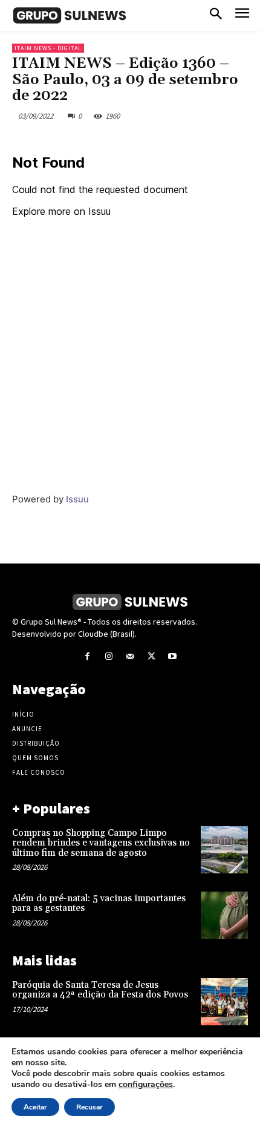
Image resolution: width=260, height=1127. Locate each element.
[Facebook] (87, 656)
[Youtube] (172, 656)
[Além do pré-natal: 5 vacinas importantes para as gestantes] (224, 915)
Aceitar (35, 1107)
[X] (151, 656)
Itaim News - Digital (48, 48)
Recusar (89, 1107)
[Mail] (129, 656)
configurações (146, 1084)
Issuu (77, 499)
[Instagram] (108, 656)
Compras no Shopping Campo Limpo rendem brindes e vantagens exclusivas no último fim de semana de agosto (101, 843)
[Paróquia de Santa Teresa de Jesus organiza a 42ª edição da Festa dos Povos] (224, 1001)
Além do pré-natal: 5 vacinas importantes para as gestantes (99, 904)
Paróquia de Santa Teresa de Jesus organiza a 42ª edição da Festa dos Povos (100, 990)
